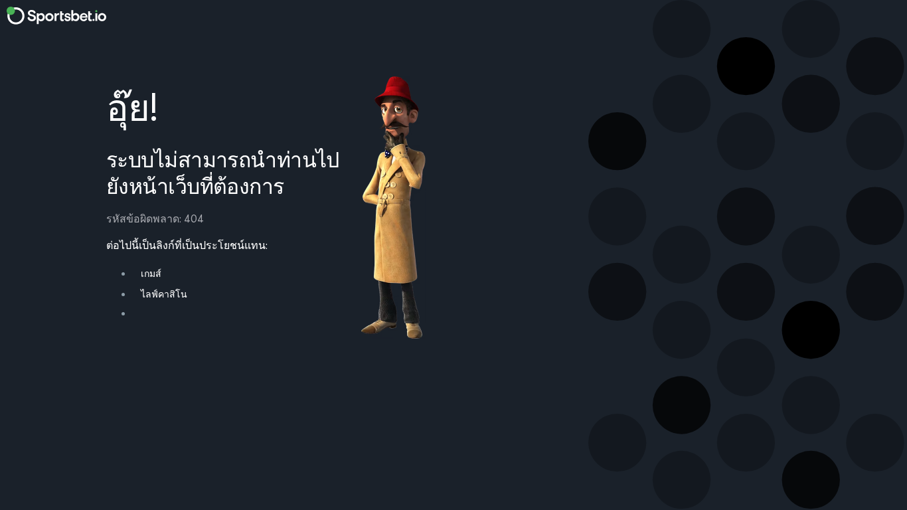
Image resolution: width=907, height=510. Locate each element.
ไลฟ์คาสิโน (164, 294)
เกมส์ (151, 274)
